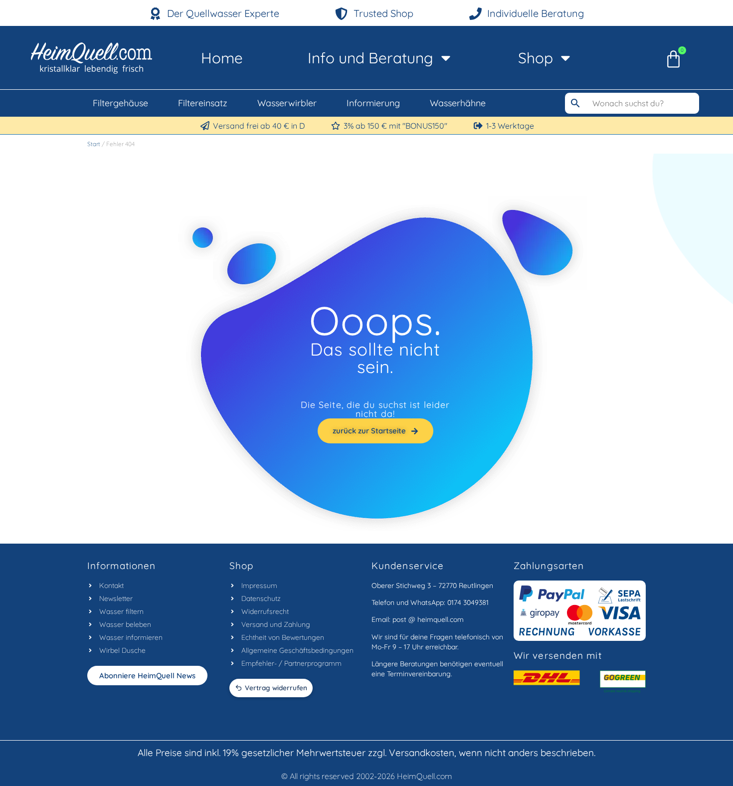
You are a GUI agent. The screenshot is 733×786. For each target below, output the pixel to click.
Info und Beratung (370, 57)
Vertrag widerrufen (276, 687)
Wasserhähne (458, 103)
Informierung (373, 103)
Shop (535, 57)
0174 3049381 (468, 602)
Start (93, 144)
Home (222, 57)
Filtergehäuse (120, 103)
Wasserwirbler (287, 103)
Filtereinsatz (202, 103)
